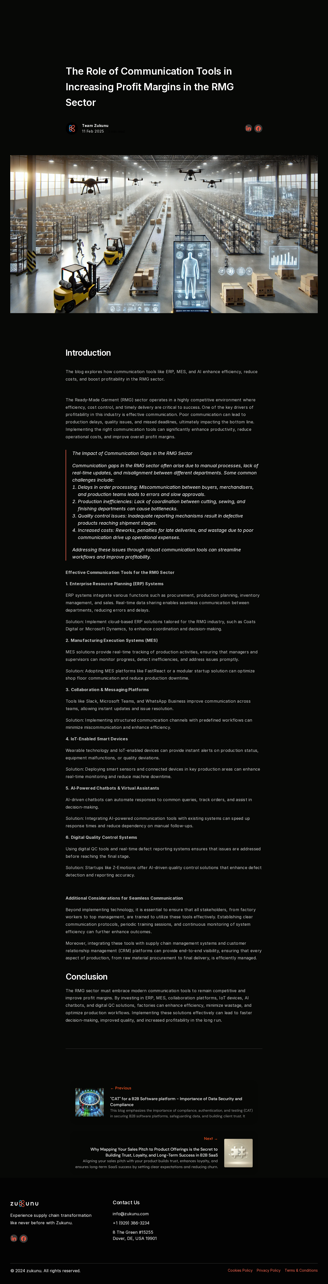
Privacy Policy (269, 1270)
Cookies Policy (240, 1270)
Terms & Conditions (301, 1270)
